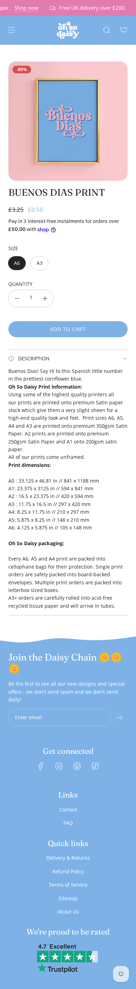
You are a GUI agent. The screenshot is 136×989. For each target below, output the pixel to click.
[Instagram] (59, 766)
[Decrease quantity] (17, 298)
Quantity (20, 284)
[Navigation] (11, 30)
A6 (17, 263)
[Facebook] (40, 766)
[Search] (106, 30)
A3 (40, 263)
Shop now (24, 7)
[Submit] (119, 717)
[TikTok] (95, 766)
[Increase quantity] (45, 298)
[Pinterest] (77, 766)
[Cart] (123, 30)
